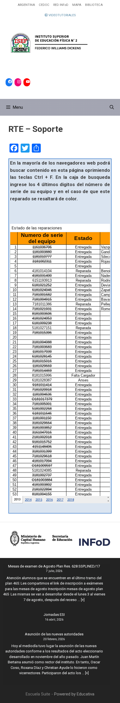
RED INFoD (60, 5)
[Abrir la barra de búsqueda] (112, 107)
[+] (83, 600)
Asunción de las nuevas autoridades (54, 634)
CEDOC (44, 5)
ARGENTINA (26, 5)
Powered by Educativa (74, 694)
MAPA (76, 5)
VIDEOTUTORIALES (62, 15)
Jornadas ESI (54, 614)
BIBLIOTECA (94, 5)
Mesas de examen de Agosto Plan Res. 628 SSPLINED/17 (54, 566)
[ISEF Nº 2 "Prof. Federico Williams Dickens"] (60, 43)
